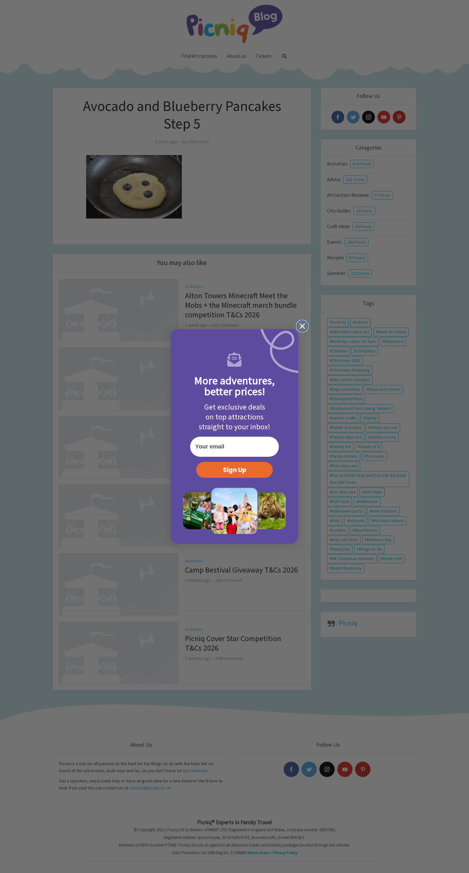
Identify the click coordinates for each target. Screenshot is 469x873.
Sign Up (234, 470)
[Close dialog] (302, 326)
